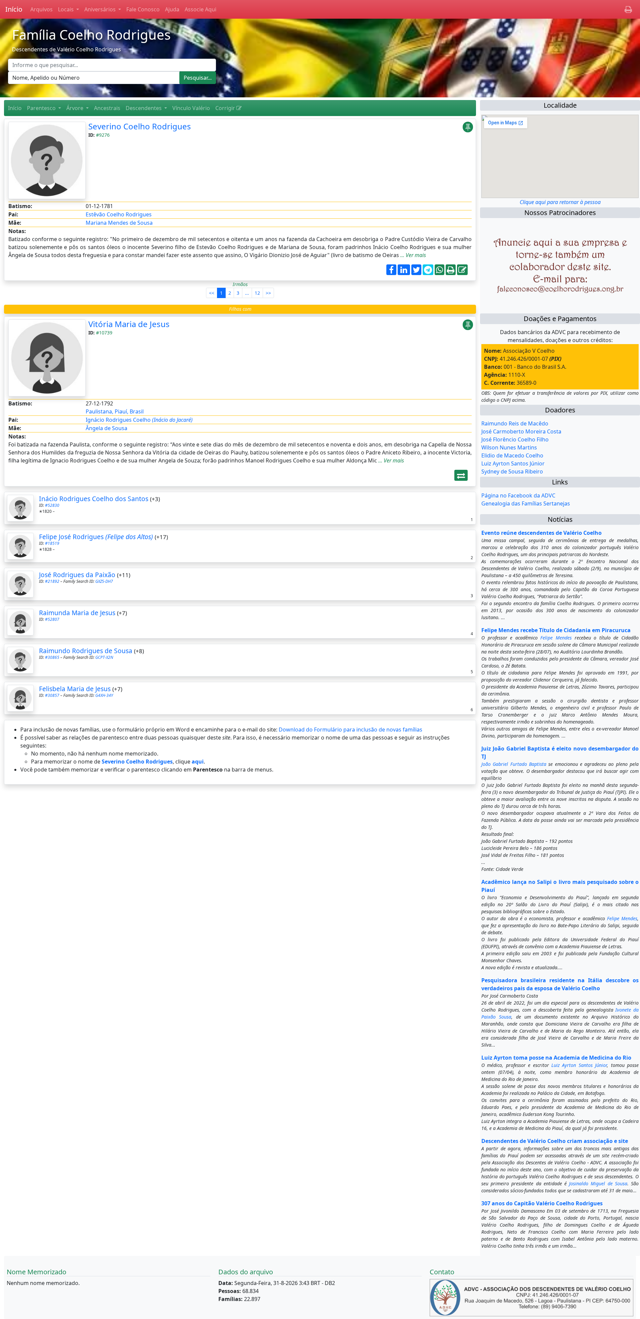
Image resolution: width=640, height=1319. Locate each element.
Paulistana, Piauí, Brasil (115, 411)
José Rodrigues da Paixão (77, 574)
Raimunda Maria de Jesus (77, 612)
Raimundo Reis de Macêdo (514, 423)
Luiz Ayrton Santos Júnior (513, 463)
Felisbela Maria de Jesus (75, 688)
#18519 (52, 543)
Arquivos (41, 9)
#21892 (52, 581)
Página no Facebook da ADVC (518, 495)
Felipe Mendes (556, 637)
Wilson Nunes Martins (509, 447)
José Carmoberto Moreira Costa (521, 431)
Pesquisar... (198, 77)
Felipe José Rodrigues (96, 536)
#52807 (52, 619)
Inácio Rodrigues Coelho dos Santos (93, 498)
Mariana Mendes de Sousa (119, 222)
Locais (66, 9)
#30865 (52, 657)
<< (211, 293)
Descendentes (144, 108)
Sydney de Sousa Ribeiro (512, 471)
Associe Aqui (200, 9)
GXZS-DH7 (104, 581)
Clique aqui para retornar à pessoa (560, 202)
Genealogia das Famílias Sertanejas (525, 503)
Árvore (75, 108)
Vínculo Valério (191, 108)
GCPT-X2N (104, 657)
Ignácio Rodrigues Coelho (139, 419)
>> (268, 293)
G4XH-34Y (104, 695)
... (247, 293)
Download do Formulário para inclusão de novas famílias (350, 729)
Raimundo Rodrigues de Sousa (85, 650)
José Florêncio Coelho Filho (515, 439)
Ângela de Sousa (106, 428)
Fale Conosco (143, 9)
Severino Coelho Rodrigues (139, 126)
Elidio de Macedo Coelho (512, 455)
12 (257, 293)
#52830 (52, 505)
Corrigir (225, 108)
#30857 (52, 695)
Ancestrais (107, 108)
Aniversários (100, 9)
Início (13, 9)
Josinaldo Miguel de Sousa (598, 1183)
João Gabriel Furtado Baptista (513, 764)
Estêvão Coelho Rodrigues (119, 214)
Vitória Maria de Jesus (129, 323)
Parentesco (42, 108)
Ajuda (172, 9)
